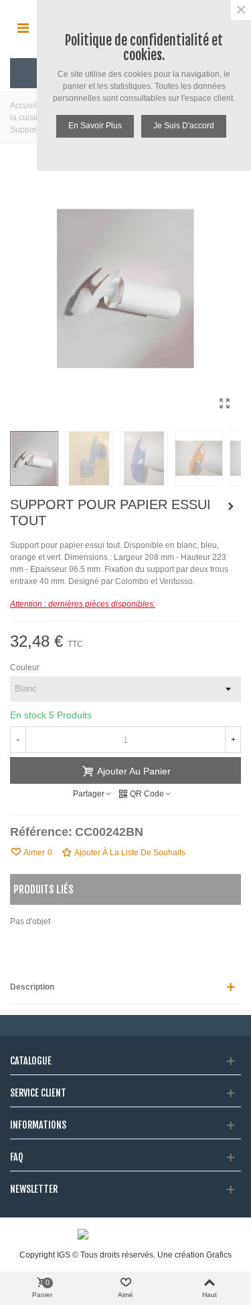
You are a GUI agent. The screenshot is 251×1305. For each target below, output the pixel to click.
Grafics (219, 1255)
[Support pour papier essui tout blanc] (224, 404)
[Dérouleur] (231, 506)
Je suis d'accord (183, 125)
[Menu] (22, 27)
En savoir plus (95, 125)
